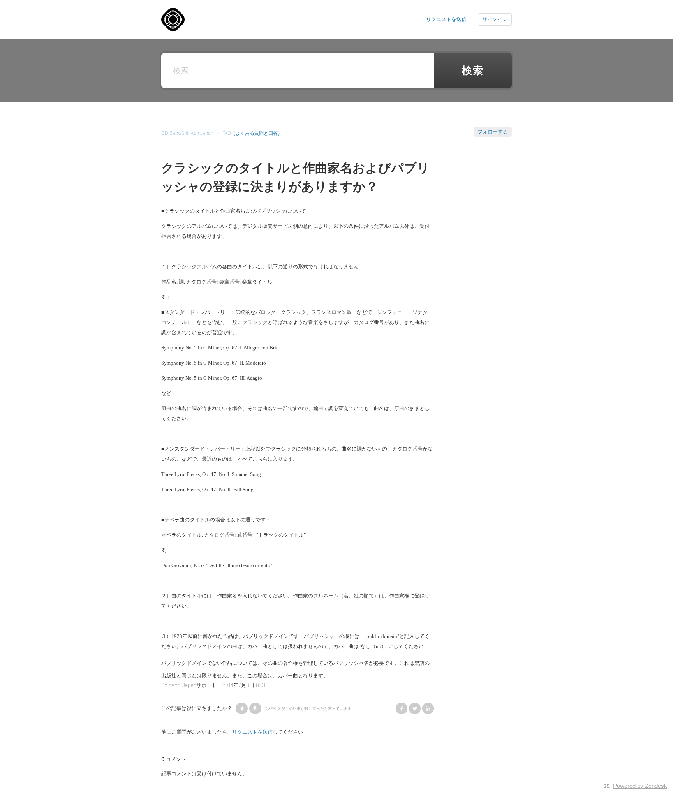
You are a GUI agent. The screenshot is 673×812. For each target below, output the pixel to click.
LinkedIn (428, 708)
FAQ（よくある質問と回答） (252, 133)
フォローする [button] (492, 132)
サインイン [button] (494, 19)
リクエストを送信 (446, 19)
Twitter (415, 708)
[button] (242, 708)
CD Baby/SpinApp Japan (187, 133)
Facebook (401, 708)
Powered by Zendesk (640, 785)
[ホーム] (173, 19)
